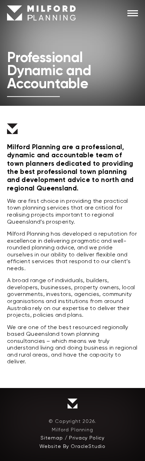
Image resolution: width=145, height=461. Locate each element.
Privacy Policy (87, 438)
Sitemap (51, 438)
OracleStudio (88, 446)
